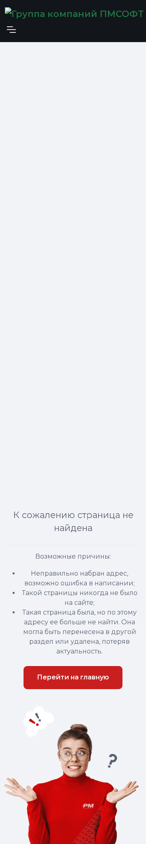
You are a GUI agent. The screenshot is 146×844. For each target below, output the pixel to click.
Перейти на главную (73, 677)
